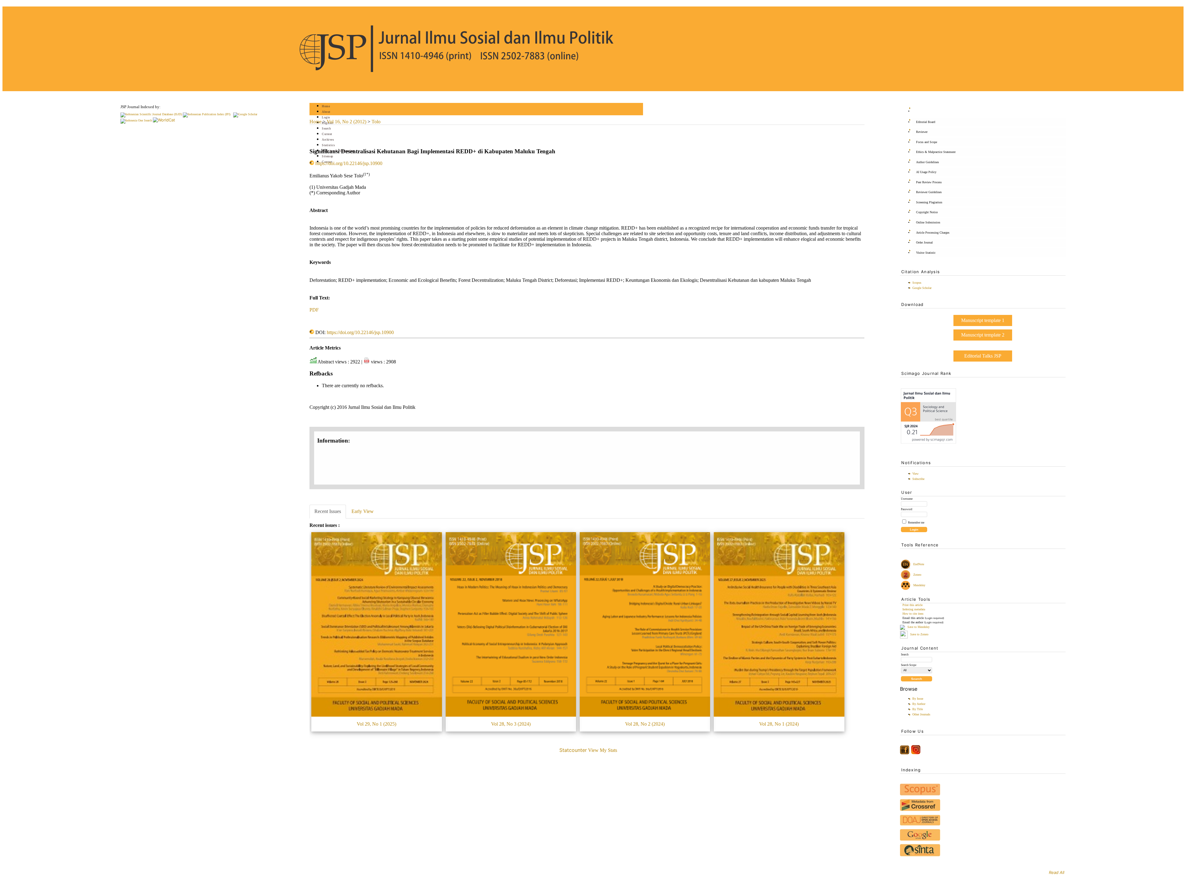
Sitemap (327, 156)
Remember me (916, 522)
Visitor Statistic (926, 252)
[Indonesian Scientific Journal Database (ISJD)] (151, 114)
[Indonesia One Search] (136, 120)
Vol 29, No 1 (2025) (376, 724)
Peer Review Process (929, 182)
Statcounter (573, 750)
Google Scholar (922, 288)
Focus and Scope (926, 142)
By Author (918, 704)
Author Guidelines (927, 162)
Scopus (916, 282)
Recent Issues (327, 511)
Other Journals (921, 714)
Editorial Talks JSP (982, 355)
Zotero (917, 574)
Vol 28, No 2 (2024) (645, 724)
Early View (362, 511)
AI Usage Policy (926, 172)
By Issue (917, 698)
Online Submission (928, 222)
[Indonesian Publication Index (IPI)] (206, 114)
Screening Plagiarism (929, 202)
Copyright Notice (927, 212)
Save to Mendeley (918, 627)
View (915, 473)
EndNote (918, 564)
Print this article (912, 605)
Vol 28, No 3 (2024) (511, 724)
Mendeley (918, 585)
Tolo (376, 121)
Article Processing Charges (932, 232)
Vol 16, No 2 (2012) (346, 121)
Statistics (328, 145)
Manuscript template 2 (982, 334)
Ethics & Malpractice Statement (936, 152)
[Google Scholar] (245, 114)
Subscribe (918, 479)
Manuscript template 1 (982, 320)
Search (326, 128)
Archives (328, 139)
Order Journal (924, 242)
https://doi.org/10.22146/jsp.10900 (348, 163)
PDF (314, 309)
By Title (917, 709)
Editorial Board (925, 122)
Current (327, 134)
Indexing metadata (913, 609)
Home (326, 106)
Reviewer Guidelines (929, 192)
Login (326, 117)
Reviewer (921, 132)
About (326, 111)
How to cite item (912, 613)
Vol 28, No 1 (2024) (779, 724)
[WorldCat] (164, 119)
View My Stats (602, 750)
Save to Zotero (918, 634)
